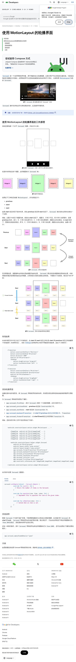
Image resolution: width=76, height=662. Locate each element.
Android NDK (30, 611)
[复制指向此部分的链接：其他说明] (11, 514)
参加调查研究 (55, 608)
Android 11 (5, 617)
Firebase (4, 635)
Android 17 (5, 599)
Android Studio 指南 (33, 599)
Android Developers (7, 26)
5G (28, 589)
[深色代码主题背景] (70, 348)
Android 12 (5, 614)
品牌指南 (17, 648)
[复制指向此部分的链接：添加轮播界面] (15, 389)
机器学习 (29, 577)
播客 (3, 592)
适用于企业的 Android (8, 577)
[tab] (6, 479)
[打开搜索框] (50, 2)
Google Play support (57, 605)
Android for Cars (56, 583)
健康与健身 (30, 580)
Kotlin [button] (6, 479)
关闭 (59, 22)
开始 (68, 22)
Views (31, 9)
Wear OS (54, 577)
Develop (5, 9)
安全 (3, 580)
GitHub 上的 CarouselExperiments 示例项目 (41, 113)
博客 (3, 589)
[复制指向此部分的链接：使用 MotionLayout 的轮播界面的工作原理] (47, 122)
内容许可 (20, 555)
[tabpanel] (38, 495)
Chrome (4, 632)
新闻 (3, 586)
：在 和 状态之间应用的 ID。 (34, 413)
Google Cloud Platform (9, 638)
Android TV (54, 586)
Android (4, 574)
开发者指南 (30, 602)
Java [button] (14, 479)
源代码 (4, 583)
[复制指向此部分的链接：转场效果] (11, 337)
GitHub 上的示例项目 (44, 547)
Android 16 (5, 602)
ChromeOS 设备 (56, 580)
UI (25, 9)
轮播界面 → (9, 68)
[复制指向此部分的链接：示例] (8, 543)
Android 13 (5, 611)
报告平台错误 (55, 599)
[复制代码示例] (72, 348)
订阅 (24, 653)
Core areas (16, 9)
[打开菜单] (3, 2)
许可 (12, 648)
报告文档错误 (55, 602)
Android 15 (5, 605)
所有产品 (4, 641)
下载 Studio (30, 608)
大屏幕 (53, 574)
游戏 (28, 574)
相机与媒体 (30, 583)
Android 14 (5, 608)
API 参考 (29, 605)
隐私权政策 (30, 586)
